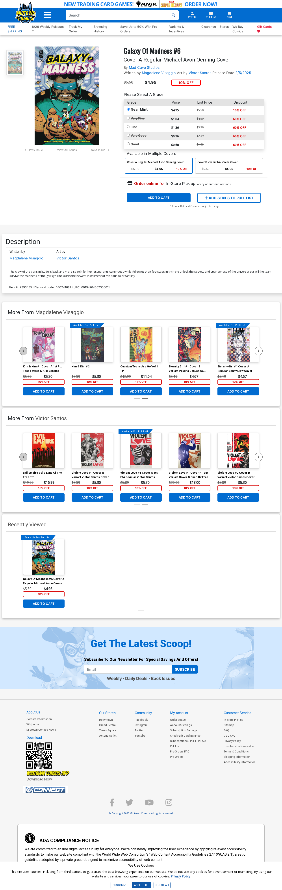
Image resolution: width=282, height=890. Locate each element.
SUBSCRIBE (185, 669)
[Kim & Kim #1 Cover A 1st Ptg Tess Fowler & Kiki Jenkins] (44, 345)
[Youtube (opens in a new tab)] (149, 804)
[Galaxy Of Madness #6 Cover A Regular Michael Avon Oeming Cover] (44, 557)
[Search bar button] (173, 15)
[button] (47, 15)
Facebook (141, 719)
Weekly (114, 678)
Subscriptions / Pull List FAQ (188, 741)
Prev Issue (36, 150)
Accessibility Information (240, 762)
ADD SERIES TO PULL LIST (231, 198)
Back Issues (163, 678)
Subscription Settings (183, 730)
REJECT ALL (162, 885)
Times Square (107, 730)
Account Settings (181, 725)
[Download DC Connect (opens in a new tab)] (53, 790)
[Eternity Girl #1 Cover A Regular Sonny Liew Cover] (238, 345)
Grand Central (107, 725)
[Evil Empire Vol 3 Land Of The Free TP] (44, 451)
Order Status (178, 719)
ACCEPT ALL (141, 885)
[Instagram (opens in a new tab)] (169, 804)
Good (135, 144)
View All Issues (67, 150)
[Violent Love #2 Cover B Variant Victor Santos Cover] (238, 451)
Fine (134, 127)
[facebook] (112, 804)
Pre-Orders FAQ (179, 751)
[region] (23, 351)
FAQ (226, 730)
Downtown (106, 719)
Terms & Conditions (236, 751)
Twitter (139, 730)
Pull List (175, 746)
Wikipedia (32, 724)
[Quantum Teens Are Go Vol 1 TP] (141, 345)
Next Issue (98, 150)
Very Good (139, 135)
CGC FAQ (229, 735)
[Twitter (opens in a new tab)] (129, 804)
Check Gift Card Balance (185, 735)
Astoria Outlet (108, 735)
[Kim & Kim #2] (92, 345)
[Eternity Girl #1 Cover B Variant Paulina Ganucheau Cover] (189, 345)
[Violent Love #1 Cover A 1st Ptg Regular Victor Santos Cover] (141, 451)
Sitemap (229, 725)
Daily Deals (136, 678)
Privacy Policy (232, 741)
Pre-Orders (177, 756)
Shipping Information (237, 756)
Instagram (141, 725)
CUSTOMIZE (120, 885)
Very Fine (138, 118)
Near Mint (139, 109)
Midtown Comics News (41, 729)
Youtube (140, 735)
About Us (33, 712)
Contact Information (39, 719)
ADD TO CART (159, 197)
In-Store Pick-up (233, 719)
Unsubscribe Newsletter (239, 746)
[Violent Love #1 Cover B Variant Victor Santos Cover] (92, 451)
